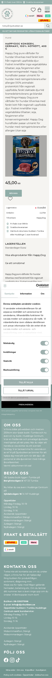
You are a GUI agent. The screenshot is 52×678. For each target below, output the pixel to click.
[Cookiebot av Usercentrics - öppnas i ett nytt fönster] (37, 286)
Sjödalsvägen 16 (13, 494)
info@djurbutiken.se (23, 604)
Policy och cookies (13, 675)
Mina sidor (10, 670)
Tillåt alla (26, 382)
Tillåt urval (26, 390)
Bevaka (13, 193)
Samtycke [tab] (9, 293)
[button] (48, 9)
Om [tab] (42, 293)
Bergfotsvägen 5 (13, 480)
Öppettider (28, 675)
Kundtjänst (41, 670)
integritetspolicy (8, 414)
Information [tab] (26, 293)
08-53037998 (20, 601)
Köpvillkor (30, 670)
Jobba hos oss (41, 675)
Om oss (20, 670)
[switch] (44, 352)
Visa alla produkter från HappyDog (25, 255)
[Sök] (48, 26)
